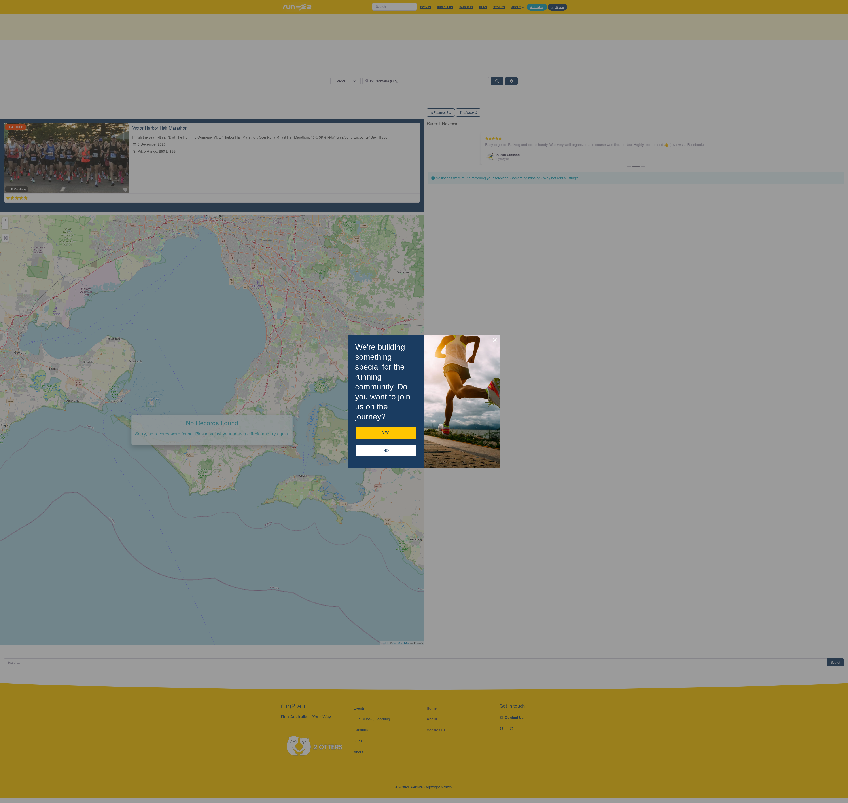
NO (386, 450)
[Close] (495, 340)
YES (386, 433)
